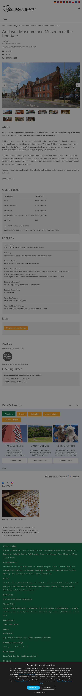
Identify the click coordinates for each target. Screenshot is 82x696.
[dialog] (41, 679)
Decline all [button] (48, 687)
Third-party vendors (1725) (27, 675)
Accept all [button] (33, 687)
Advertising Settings (21, 681)
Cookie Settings (62, 681)
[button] (40, 692)
